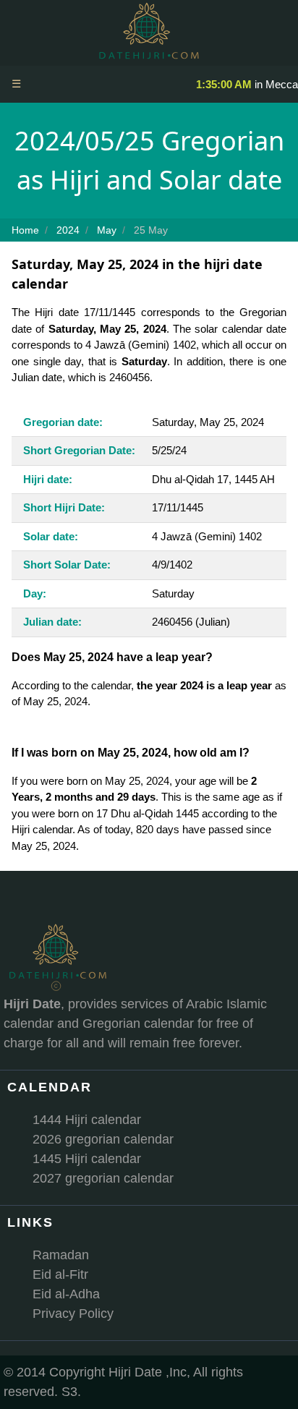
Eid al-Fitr (60, 1274)
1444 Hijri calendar (87, 1119)
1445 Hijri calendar (87, 1159)
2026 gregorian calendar (103, 1139)
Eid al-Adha (66, 1294)
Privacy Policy (73, 1313)
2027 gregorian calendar (103, 1178)
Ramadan (61, 1255)
